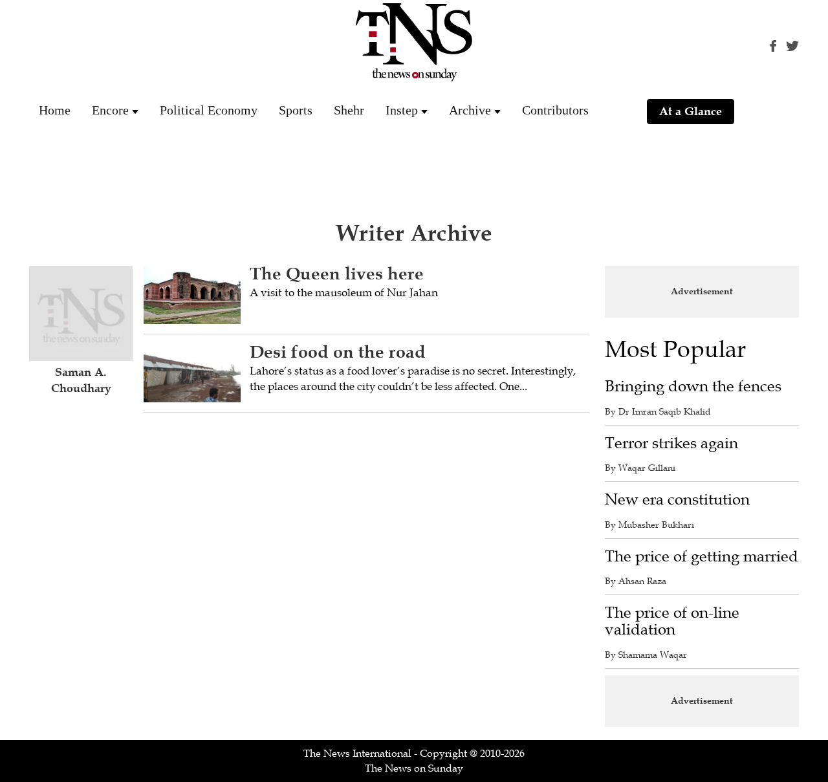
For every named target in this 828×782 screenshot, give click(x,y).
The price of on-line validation (672, 621)
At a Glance (690, 111)
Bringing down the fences (693, 386)
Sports (295, 110)
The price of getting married (701, 556)
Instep (402, 110)
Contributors (555, 110)
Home (55, 110)
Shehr (349, 110)
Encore (110, 110)
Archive (470, 110)
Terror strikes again (671, 443)
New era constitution (677, 499)
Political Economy (208, 110)
